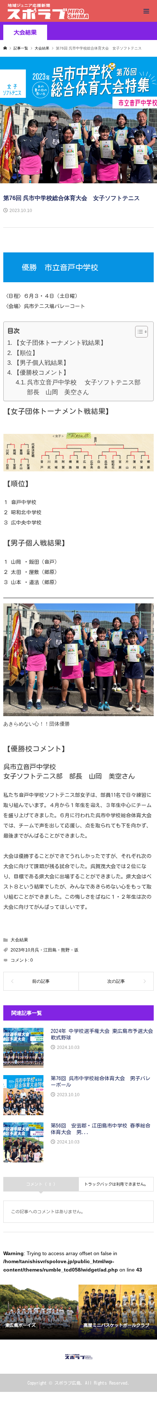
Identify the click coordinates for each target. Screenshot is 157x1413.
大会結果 (25, 32)
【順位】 (26, 353)
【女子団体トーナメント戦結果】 (60, 342)
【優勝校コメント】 (41, 372)
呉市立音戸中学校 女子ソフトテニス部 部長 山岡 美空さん (86, 387)
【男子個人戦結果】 (41, 362)
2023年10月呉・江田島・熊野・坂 (44, 950)
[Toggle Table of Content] (138, 332)
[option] (39, 1312)
